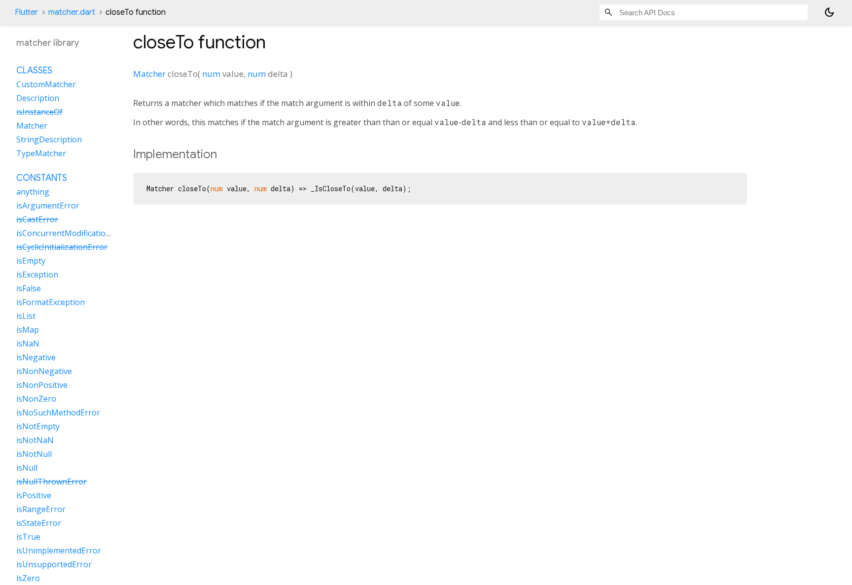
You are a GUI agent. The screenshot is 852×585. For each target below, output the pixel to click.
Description (37, 98)
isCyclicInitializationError (61, 246)
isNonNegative (44, 371)
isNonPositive (42, 384)
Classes (34, 70)
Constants (41, 177)
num (211, 73)
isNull (26, 467)
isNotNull (34, 453)
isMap (27, 329)
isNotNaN (35, 440)
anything (32, 191)
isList (26, 315)
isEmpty (30, 260)
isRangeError (41, 509)
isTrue (28, 536)
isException (37, 274)
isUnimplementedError (58, 550)
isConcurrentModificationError (73, 233)
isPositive (33, 495)
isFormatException (50, 302)
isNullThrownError (51, 481)
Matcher (149, 73)
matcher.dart (71, 12)
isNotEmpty (38, 426)
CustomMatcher (46, 84)
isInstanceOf (39, 111)
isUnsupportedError (54, 564)
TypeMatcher (41, 153)
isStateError (38, 522)
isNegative (36, 357)
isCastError (37, 219)
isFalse (28, 288)
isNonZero (36, 398)
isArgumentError (47, 205)
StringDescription (49, 139)
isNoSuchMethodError (58, 412)
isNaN (27, 343)
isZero (28, 578)
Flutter (26, 12)
